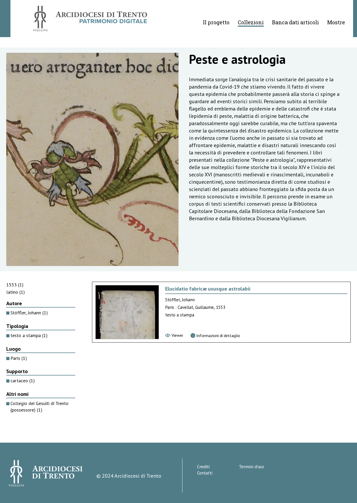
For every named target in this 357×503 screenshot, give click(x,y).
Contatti (204, 473)
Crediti (203, 466)
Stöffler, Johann (29, 313)
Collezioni (251, 22)
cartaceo (22, 381)
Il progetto (216, 22)
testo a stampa (29, 335)
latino (15, 292)
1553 (15, 285)
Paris (18, 358)
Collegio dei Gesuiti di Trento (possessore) (39, 406)
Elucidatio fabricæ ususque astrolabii (207, 288)
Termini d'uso (251, 466)
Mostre (336, 22)
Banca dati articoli (295, 22)
